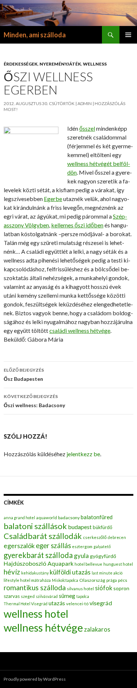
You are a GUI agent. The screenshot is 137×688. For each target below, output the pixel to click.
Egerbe (53, 198)
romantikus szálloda (35, 587)
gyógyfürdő (103, 556)
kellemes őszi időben (77, 225)
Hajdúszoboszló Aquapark (38, 563)
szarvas (12, 596)
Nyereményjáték (60, 64)
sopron (121, 588)
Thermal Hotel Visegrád (25, 603)
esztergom (82, 546)
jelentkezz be (83, 453)
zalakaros (97, 629)
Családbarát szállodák (43, 536)
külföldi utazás (70, 572)
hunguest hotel (118, 564)
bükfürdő (102, 527)
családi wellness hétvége (79, 330)
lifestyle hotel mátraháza (27, 580)
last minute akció (107, 572)
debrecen (117, 537)
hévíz (12, 572)
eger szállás (53, 546)
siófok (103, 588)
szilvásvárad (47, 596)
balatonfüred (97, 517)
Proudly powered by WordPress (35, 679)
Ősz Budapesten (24, 374)
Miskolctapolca (65, 580)
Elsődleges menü (128, 35)
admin (84, 103)
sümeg (67, 595)
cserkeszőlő (95, 537)
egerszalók (19, 546)
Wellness (95, 64)
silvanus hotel (80, 588)
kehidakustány (35, 572)
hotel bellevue (88, 564)
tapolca (82, 596)
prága (111, 580)
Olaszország (92, 580)
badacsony (69, 517)
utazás (57, 602)
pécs (122, 580)
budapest (80, 526)
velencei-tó (77, 603)
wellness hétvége (43, 627)
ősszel (87, 128)
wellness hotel (36, 613)
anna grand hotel (19, 517)
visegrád (101, 602)
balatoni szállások (35, 526)
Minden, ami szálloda (35, 35)
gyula (81, 555)
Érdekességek (21, 64)
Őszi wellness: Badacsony (34, 401)
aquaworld (46, 517)
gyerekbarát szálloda (38, 555)
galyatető (102, 546)
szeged (28, 596)
